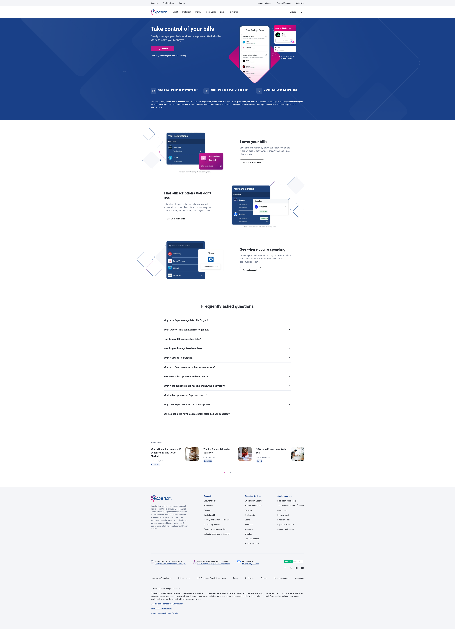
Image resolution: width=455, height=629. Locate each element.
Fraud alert (208, 505)
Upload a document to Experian (217, 534)
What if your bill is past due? (178, 357)
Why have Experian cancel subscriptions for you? (189, 367)
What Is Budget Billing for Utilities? (216, 451)
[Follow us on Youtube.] (302, 568)
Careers (264, 578)
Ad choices (249, 578)
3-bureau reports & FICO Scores (290, 505)
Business (182, 3)
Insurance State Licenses (161, 608)
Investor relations (281, 578)
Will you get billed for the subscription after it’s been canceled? (197, 413)
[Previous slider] (219, 473)
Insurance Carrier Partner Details (164, 613)
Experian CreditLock (285, 524)
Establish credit (283, 520)
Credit (175, 12)
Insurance (234, 12)
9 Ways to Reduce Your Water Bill (271, 451)
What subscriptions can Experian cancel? (185, 395)
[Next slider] (236, 473)
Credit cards (250, 515)
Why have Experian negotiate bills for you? (186, 320)
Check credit (282, 510)
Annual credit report (285, 529)
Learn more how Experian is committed (213, 564)
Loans (222, 12)
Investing (248, 534)
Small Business (168, 3)
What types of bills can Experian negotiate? (186, 329)
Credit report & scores (254, 501)
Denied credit (209, 515)
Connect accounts (250, 270)
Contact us (299, 578)
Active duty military (212, 524)
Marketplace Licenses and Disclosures (167, 604)
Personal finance (252, 539)
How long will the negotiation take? (182, 339)
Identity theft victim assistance (217, 520)
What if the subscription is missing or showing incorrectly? (194, 385)
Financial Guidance (284, 3)
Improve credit (283, 515)
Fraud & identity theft (253, 505)
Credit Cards (211, 12)
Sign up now (162, 48)
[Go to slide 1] (225, 473)
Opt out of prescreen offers (215, 529)
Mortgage (249, 529)
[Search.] (302, 12)
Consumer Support (265, 3)
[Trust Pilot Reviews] (293, 561)
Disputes (207, 510)
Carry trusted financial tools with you (170, 564)
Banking (248, 510)
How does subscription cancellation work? (186, 376)
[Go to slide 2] (230, 473)
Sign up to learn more (252, 162)
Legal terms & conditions (161, 578)
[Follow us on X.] (291, 568)
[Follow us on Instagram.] (296, 568)
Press (235, 578)
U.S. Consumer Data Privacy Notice (211, 578)
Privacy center (184, 578)
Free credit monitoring (286, 501)
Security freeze (210, 501)
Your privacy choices (250, 564)
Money (198, 12)
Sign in (293, 12)
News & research (252, 543)
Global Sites (300, 3)
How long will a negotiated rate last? (183, 348)
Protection (186, 12)
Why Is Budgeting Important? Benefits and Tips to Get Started (166, 453)
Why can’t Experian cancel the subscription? (187, 404)
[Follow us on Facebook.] (285, 568)
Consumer (154, 3)
